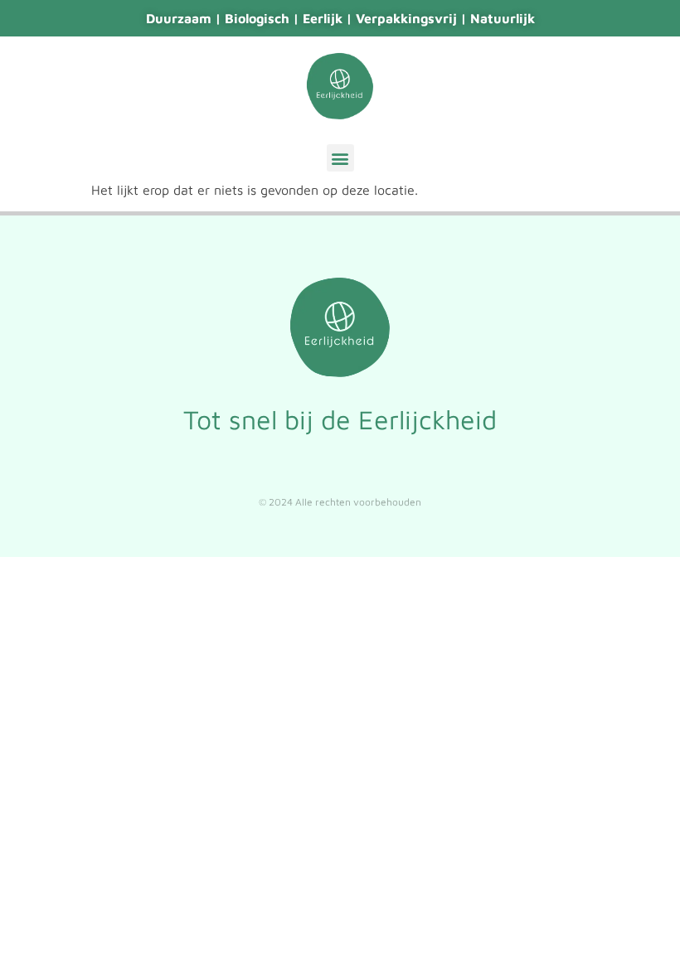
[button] (340, 158)
